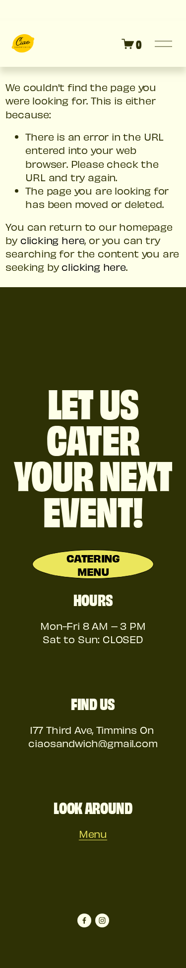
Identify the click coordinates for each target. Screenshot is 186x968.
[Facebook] (84, 920)
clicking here (52, 240)
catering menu (93, 564)
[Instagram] (102, 920)
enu (97, 833)
